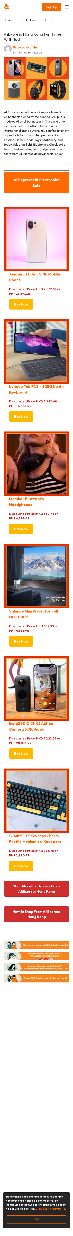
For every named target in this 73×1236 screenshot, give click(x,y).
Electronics (32, 20)
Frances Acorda (25, 47)
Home (7, 20)
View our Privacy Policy (51, 1208)
